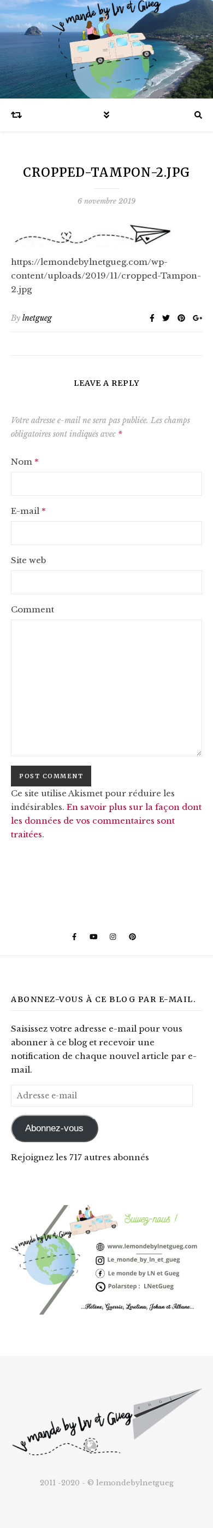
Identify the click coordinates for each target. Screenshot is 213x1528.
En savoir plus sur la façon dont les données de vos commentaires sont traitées (106, 821)
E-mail (28, 511)
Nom (25, 461)
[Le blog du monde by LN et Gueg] (106, 49)
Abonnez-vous (54, 1128)
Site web (28, 560)
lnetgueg (37, 318)
